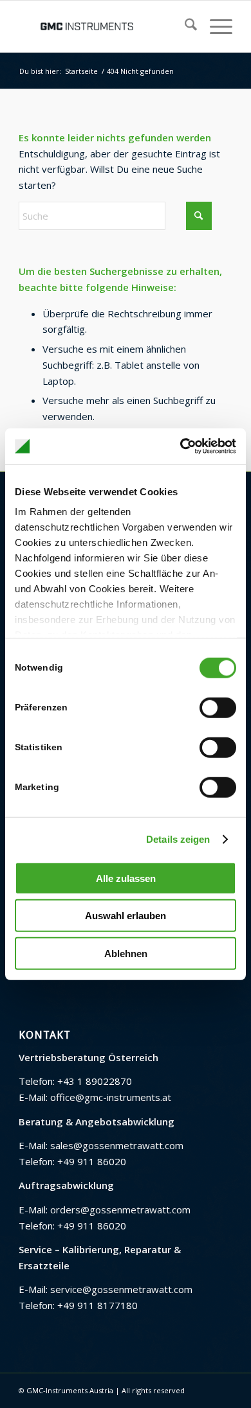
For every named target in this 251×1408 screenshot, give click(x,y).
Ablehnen (125, 952)
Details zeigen (178, 839)
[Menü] (214, 26)
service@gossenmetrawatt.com (121, 1289)
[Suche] (184, 26)
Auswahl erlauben (125, 915)
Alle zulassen (126, 877)
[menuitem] (184, 26)
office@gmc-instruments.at (110, 1097)
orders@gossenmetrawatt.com (120, 1209)
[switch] (218, 707)
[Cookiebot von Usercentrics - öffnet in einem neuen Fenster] (180, 446)
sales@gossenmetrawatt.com (116, 1145)
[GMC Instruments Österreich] (104, 26)
